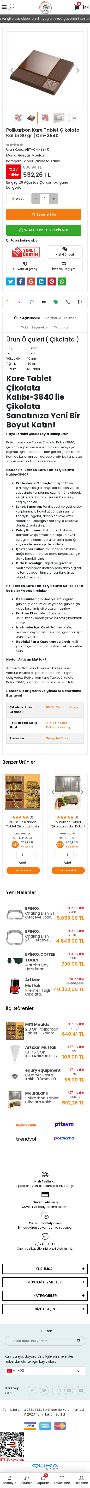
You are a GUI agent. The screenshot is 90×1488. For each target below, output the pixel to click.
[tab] (27, 318)
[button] (12, 70)
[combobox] (10, 1371)
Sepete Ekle (46, 214)
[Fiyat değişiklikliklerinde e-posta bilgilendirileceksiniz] (57, 302)
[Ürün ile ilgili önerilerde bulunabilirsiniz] (81, 302)
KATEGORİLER (45, 1295)
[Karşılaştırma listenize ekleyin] (45, 302)
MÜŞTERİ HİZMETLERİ (45, 1282)
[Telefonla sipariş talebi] (69, 302)
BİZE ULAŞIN (45, 1308)
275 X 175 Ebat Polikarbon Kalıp (58, 725)
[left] (5, 825)
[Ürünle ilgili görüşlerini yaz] (33, 302)
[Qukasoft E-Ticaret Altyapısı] (45, 1467)
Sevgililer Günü (57, 738)
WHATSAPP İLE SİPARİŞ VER (46, 230)
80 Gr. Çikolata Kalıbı (62, 707)
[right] (85, 825)
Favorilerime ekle (24, 240)
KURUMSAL (45, 1268)
